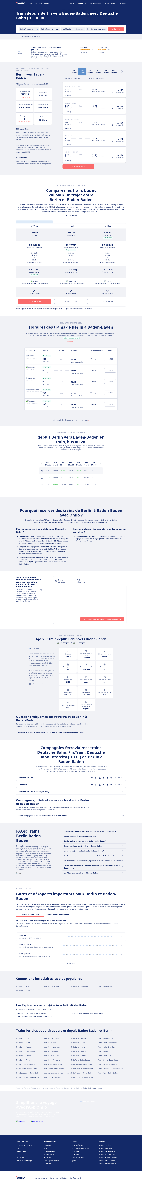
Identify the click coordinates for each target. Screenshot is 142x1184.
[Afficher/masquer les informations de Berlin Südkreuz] (122, 946)
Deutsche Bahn (22, 1151)
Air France (75, 1151)
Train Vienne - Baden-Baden (54, 1069)
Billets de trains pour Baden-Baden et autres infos (35, 1016)
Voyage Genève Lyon (107, 1154)
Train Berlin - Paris (22, 1038)
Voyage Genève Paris (107, 1151)
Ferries (46, 3)
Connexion (122, 3)
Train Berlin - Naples (23, 1056)
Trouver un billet (24, 97)
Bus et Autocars (50, 1141)
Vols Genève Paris (78, 1145)
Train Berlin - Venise (23, 1060)
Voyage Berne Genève (107, 1161)
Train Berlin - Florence (51, 1051)
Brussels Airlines (77, 1157)
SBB (18, 1154)
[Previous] (41, 463)
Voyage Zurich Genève (107, 1164)
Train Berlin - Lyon (104, 1051)
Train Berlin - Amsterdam (107, 1043)
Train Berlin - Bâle (22, 986)
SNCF (18, 1148)
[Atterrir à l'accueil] (22, 3)
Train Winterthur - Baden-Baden (27, 1077)
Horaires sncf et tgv (24, 1161)
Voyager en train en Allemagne (42, 1088)
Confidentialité (75, 1178)
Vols (40, 3)
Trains (30, 3)
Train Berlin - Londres (51, 1038)
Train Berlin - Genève (51, 986)
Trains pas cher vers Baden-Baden (68, 1088)
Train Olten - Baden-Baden (108, 1073)
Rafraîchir (69, 342)
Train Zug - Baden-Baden (52, 1077)
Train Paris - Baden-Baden (80, 1060)
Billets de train (22, 1141)
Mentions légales (41, 1178)
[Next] (122, 71)
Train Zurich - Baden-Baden (26, 1064)
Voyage (102, 1141)
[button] (67, 29)
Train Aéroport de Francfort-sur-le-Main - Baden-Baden (118, 1069)
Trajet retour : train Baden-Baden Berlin (31, 1013)
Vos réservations (95, 3)
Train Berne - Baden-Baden (108, 1064)
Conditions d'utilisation (58, 1178)
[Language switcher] (82, 3)
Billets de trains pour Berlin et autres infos (87, 1013)
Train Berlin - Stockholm (25, 1047)
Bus (36, 3)
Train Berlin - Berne (78, 1047)
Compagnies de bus (51, 1161)
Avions (74, 1141)
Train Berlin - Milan (23, 1043)
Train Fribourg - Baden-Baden (81, 1073)
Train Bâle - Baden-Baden (53, 1064)
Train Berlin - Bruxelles (106, 1047)
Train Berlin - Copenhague (25, 1051)
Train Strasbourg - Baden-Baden (28, 1073)
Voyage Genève (105, 1145)
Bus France (48, 1157)
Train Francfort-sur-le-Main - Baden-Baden (59, 1073)
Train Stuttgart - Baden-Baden (82, 1077)
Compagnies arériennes (80, 1148)
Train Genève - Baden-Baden (108, 1060)
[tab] (73, 78)
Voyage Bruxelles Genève (108, 1157)
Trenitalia (20, 1157)
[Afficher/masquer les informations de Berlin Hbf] (122, 937)
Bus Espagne (49, 1154)
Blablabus (47, 1145)
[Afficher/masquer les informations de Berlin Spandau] (122, 955)
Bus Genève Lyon (50, 1151)
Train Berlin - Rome (78, 1043)
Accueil (18, 1088)
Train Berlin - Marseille (52, 1060)
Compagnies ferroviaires (26, 1145)
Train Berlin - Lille (104, 1056)
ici (88, 420)
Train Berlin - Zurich (23, 991)
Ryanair (74, 1161)
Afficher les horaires (24, 122)
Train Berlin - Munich (106, 986)
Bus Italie (47, 1164)
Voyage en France (105, 1148)
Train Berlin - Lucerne (78, 1051)
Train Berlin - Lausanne (79, 986)
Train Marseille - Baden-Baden (82, 1069)
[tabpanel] (90, 604)
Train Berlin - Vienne (78, 1056)
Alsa (45, 1148)
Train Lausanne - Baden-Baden (82, 1064)
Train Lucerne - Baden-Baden (26, 1069)
